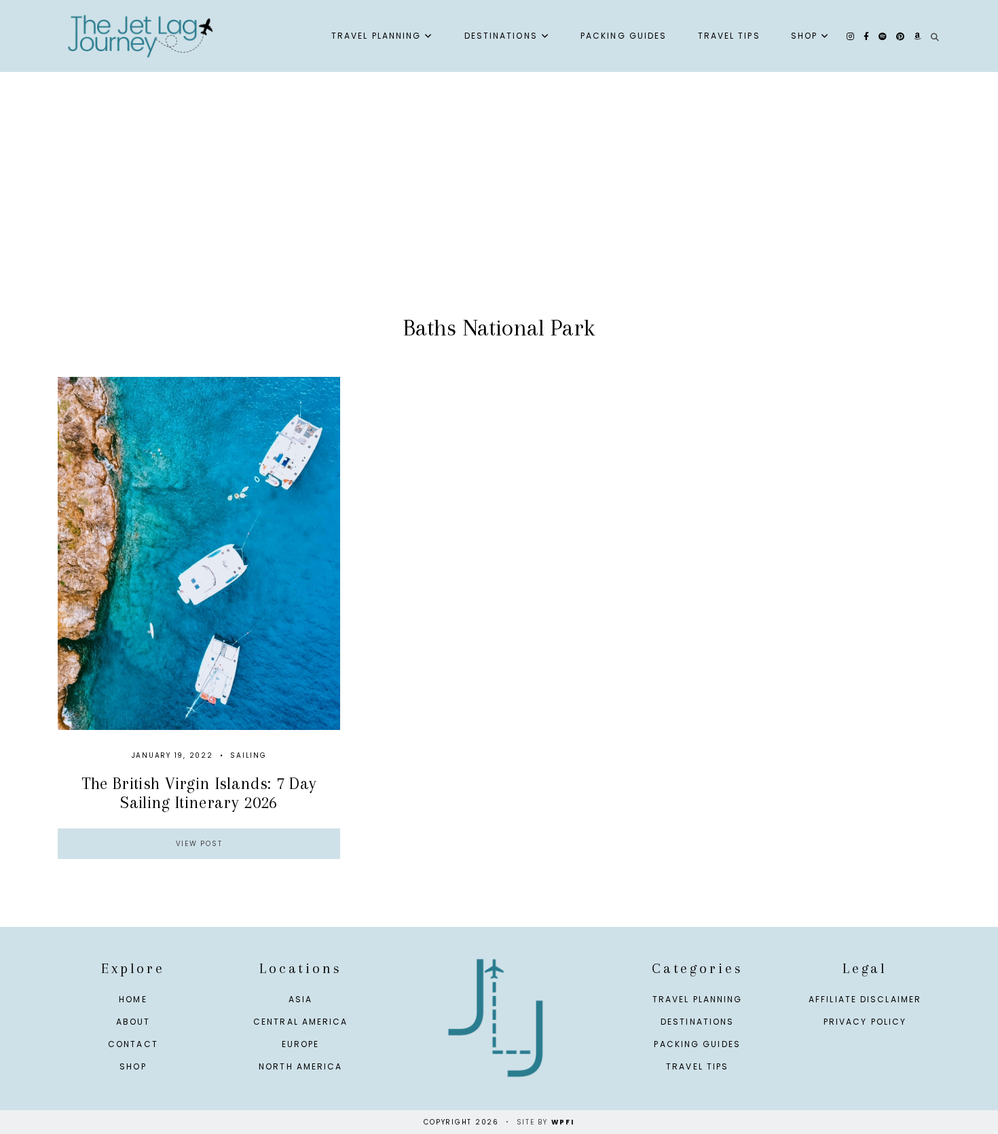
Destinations (501, 35)
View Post (199, 844)
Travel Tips (729, 35)
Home (133, 999)
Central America (300, 1021)
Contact (133, 1044)
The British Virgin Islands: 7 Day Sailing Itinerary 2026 (199, 792)
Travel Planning (376, 35)
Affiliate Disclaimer (865, 999)
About (133, 1021)
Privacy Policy (865, 1021)
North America (300, 1066)
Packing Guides (623, 35)
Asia (300, 999)
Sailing (248, 755)
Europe (301, 1044)
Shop (804, 35)
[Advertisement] (499, 208)
